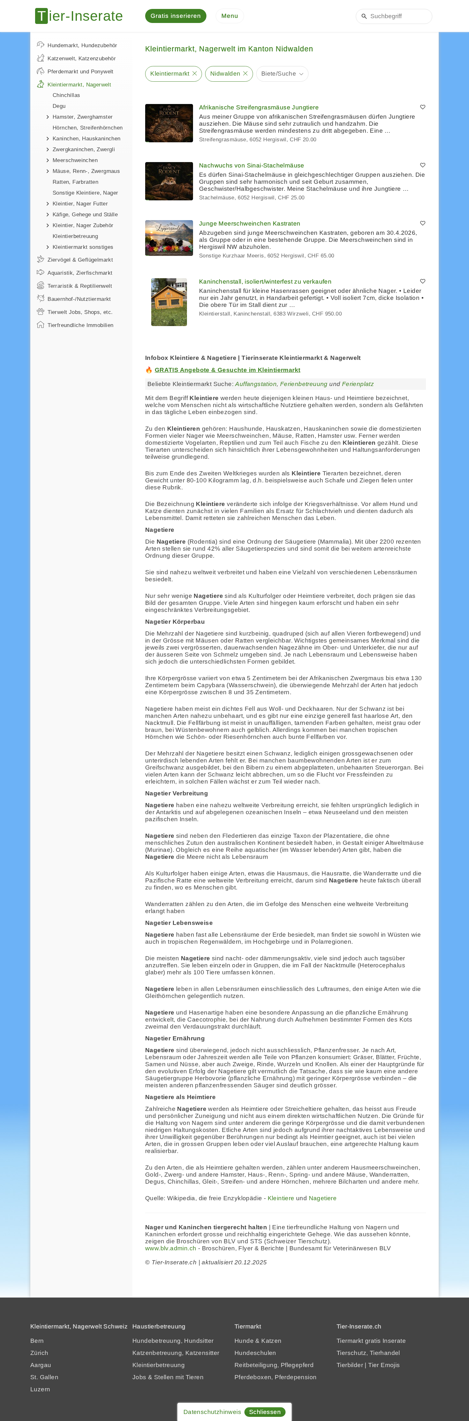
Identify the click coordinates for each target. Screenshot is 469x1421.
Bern (37, 1340)
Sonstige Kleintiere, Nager (85, 193)
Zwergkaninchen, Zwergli (84, 149)
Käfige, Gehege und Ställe (85, 215)
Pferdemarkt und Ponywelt (81, 72)
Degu (59, 106)
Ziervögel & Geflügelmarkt (80, 260)
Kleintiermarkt (170, 73)
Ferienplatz (358, 384)
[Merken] (423, 107)
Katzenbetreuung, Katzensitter (176, 1353)
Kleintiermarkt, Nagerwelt (79, 85)
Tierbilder (350, 1365)
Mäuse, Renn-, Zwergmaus (86, 171)
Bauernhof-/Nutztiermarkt (79, 299)
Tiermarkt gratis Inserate (371, 1340)
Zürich (39, 1353)
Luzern (40, 1389)
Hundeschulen (255, 1353)
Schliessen (265, 1412)
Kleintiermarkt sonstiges (83, 247)
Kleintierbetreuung (75, 236)
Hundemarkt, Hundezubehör (82, 45)
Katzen (271, 1340)
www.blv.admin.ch (170, 1248)
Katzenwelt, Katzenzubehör (82, 59)
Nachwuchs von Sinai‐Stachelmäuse (251, 165)
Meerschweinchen (75, 160)
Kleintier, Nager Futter (80, 204)
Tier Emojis (384, 1365)
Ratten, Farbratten (75, 182)
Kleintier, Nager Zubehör (83, 225)
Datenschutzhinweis (212, 1412)
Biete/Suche (278, 73)
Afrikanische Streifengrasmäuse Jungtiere (259, 107)
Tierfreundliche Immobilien (80, 325)
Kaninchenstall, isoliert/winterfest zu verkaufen (265, 281)
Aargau (40, 1365)
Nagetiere (323, 1198)
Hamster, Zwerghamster (83, 117)
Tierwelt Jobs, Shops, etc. (80, 312)
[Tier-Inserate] (83, 16)
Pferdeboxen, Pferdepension (275, 1377)
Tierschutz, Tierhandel (368, 1353)
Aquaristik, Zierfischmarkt (80, 273)
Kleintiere (281, 1198)
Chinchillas (66, 95)
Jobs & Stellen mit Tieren (168, 1377)
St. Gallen (44, 1377)
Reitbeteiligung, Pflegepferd (274, 1365)
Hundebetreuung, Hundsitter (172, 1340)
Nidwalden (225, 73)
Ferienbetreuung (304, 384)
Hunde (244, 1340)
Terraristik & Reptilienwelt (80, 286)
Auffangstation (256, 384)
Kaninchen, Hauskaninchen (87, 139)
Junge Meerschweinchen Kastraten (249, 223)
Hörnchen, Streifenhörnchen (88, 128)
